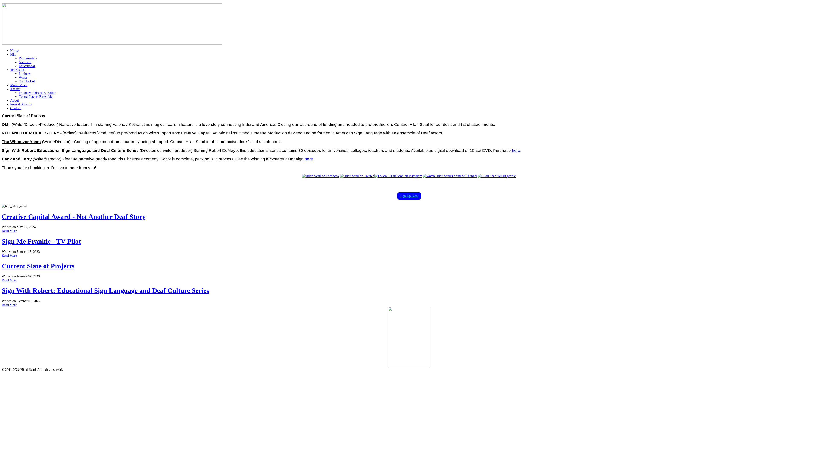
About (14, 100)
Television (17, 70)
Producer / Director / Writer (37, 93)
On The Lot (27, 81)
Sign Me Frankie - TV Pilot (41, 241)
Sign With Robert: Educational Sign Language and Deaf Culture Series (105, 290)
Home (14, 50)
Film (13, 54)
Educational (27, 66)
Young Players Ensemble (35, 96)
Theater (15, 89)
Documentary (28, 58)
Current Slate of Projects (38, 266)
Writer (23, 77)
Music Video (18, 85)
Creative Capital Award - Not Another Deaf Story (73, 216)
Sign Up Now (409, 196)
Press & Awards (21, 104)
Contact (15, 108)
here (516, 150)
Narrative (25, 62)
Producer (25, 73)
